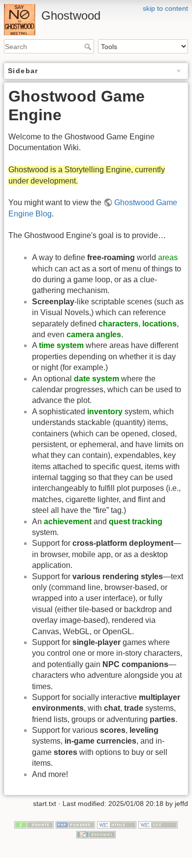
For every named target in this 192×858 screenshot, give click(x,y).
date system (96, 379)
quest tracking (135, 521)
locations (159, 324)
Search (89, 46)
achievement (68, 521)
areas (168, 257)
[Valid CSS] (158, 824)
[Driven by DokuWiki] (96, 834)
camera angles (93, 334)
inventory (105, 411)
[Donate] (34, 824)
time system (61, 345)
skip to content (165, 8)
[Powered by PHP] (75, 824)
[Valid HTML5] (116, 824)
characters (118, 324)
